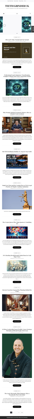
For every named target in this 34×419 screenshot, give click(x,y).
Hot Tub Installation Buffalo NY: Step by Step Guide (17, 151)
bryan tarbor (21, 188)
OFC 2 (25, 0)
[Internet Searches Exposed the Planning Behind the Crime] (17, 302)
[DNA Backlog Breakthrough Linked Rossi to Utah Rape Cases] (17, 265)
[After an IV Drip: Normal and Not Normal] (17, 50)
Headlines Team (20, 41)
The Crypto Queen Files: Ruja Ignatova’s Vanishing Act (17, 222)
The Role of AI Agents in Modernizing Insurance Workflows (7, 29)
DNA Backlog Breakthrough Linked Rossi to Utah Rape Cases (17, 256)
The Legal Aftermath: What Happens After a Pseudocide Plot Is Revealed (17, 394)
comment (24, 41)
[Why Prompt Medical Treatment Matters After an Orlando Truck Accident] (17, 125)
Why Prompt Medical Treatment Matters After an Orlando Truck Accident (17, 113)
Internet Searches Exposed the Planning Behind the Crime (17, 290)
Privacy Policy (21, 0)
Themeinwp (25, 417)
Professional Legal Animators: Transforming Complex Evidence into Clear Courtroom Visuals (17, 75)
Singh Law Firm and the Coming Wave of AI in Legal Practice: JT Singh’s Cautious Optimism (17, 186)
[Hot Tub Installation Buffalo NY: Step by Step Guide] (17, 161)
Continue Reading (17, 67)
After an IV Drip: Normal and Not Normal (17, 40)
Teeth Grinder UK (17, 6)
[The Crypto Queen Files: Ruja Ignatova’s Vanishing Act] (17, 232)
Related (18, 72)
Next (22, 412)
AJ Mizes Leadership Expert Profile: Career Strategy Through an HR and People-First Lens (17, 330)
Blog (19, 37)
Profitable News (21, 115)
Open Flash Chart (10, 0)
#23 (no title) (16, 0)
